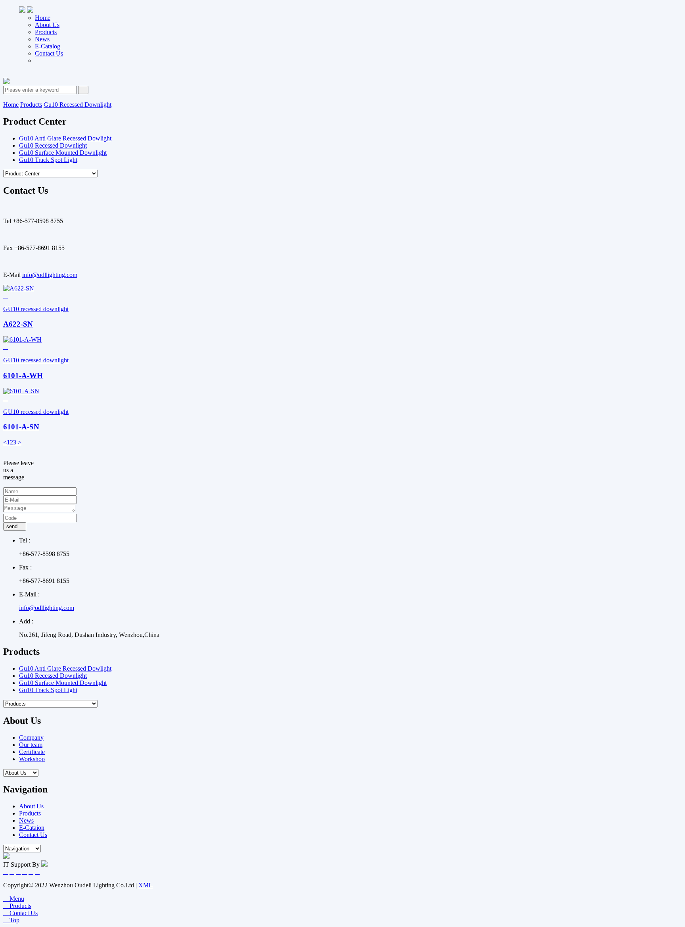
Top (11, 920)
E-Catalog (47, 46)
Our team (30, 744)
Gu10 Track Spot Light (48, 159)
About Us (47, 24)
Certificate (32, 751)
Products (46, 32)
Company (31, 737)
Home (42, 17)
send (14, 526)
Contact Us (49, 53)
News (42, 39)
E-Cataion (31, 827)
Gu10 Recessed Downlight (77, 104)
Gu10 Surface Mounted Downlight (63, 152)
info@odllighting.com (49, 274)
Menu (13, 898)
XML (145, 885)
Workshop (32, 759)
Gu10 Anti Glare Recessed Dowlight (65, 138)
